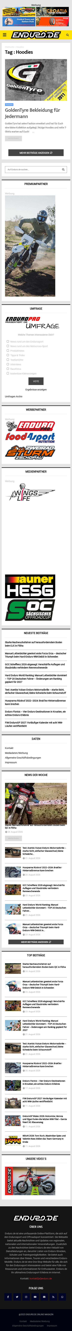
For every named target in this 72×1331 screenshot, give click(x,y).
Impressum (11, 762)
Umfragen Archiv (13, 396)
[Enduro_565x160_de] (19, 9)
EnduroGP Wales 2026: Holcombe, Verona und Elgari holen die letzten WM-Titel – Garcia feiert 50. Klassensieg (45, 1119)
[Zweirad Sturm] (30, 458)
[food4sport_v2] (30, 443)
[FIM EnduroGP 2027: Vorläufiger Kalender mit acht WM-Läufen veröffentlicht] (13, 1103)
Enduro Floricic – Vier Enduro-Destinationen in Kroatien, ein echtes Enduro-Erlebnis (44, 1082)
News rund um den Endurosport (26, 341)
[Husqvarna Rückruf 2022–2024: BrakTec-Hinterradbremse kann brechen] (13, 872)
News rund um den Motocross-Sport (29, 346)
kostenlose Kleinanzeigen (23, 373)
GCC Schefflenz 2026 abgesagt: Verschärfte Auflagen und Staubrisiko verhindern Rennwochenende (44, 888)
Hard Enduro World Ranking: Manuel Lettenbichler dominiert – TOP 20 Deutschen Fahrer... (44, 908)
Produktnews (17, 350)
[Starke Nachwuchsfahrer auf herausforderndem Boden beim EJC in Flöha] (36, 804)
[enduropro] (30, 430)
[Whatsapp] (62, 1297)
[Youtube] (35, 1297)
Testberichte (16, 360)
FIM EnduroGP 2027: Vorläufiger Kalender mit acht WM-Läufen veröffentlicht (45, 1100)
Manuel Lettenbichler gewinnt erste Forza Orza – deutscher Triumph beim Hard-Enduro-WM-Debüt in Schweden (43, 985)
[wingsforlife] (30, 500)
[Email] (44, 1297)
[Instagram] (26, 1297)
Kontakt (9, 748)
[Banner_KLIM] (30, 295)
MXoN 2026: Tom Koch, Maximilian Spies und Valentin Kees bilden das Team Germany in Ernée (44, 1139)
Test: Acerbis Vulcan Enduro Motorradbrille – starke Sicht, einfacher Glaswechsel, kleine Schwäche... (44, 851)
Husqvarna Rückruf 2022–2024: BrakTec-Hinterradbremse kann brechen (42, 869)
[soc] (30, 620)
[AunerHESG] (30, 597)
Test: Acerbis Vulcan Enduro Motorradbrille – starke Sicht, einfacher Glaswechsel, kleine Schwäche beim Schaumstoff (44, 1047)
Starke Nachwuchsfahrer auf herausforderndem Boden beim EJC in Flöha (35, 827)
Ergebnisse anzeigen (36, 389)
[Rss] (53, 1297)
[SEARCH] (63, 169)
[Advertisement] (36, 538)
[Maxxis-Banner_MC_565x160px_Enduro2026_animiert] (52, 19)
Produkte (9, 104)
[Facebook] (8, 1297)
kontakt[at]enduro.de (41, 1278)
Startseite (9, 47)
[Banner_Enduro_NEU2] (19, 19)
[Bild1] (52, 9)
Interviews (15, 364)
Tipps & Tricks (17, 355)
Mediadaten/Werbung (16, 753)
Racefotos (15, 369)
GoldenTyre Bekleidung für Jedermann (32, 114)
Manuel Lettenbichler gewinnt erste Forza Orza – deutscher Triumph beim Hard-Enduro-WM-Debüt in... (43, 927)
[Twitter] (17, 1297)
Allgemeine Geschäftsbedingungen (23, 757)
